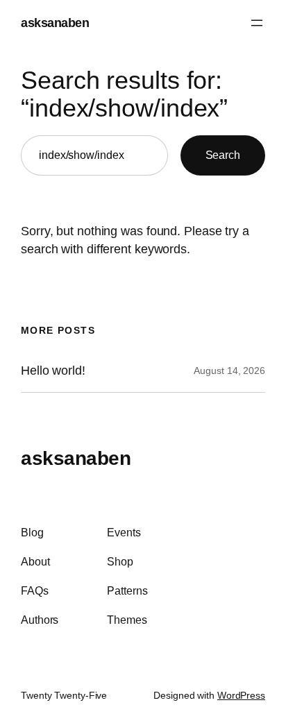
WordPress (241, 695)
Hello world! (53, 370)
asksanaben (55, 22)
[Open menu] (257, 23)
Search (222, 154)
